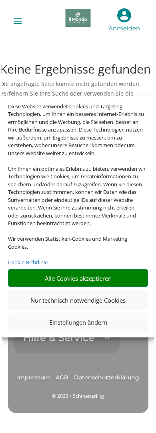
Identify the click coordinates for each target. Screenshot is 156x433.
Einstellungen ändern (78, 322)
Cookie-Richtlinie (28, 261)
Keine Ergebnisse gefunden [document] (75, 70)
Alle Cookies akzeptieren (78, 278)
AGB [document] (62, 377)
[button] (33, 378)
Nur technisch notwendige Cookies (78, 300)
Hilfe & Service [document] (58, 338)
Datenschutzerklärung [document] (106, 377)
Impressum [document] (33, 377)
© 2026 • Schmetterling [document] (78, 396)
